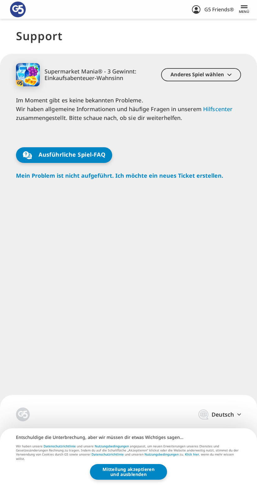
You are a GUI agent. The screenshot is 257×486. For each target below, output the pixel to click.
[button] (201, 74)
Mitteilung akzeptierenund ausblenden (128, 471)
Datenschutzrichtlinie (60, 446)
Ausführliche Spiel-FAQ (71, 154)
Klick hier (192, 454)
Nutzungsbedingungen (112, 446)
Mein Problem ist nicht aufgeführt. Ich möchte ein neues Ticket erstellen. (119, 175)
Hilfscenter (217, 109)
